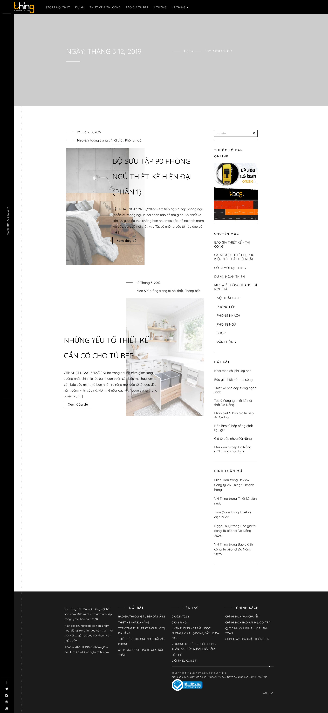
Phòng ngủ (133, 140)
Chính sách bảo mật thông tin (247, 639)
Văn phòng (226, 342)
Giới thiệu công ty (185, 660)
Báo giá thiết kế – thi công (232, 244)
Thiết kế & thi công (105, 7)
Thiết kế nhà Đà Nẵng (133, 622)
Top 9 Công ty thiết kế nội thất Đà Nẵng (233, 403)
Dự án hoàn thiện (229, 276)
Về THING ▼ (180, 7)
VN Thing (221, 498)
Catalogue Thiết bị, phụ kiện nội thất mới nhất (234, 257)
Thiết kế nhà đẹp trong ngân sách (235, 390)
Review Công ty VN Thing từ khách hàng (234, 485)
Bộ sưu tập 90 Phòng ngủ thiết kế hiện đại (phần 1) (152, 176)
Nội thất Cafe (228, 298)
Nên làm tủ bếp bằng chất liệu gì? (233, 428)
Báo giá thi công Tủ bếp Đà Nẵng (141, 616)
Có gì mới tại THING (230, 268)
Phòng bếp (192, 291)
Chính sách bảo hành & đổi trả (247, 622)
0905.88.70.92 (180, 616)
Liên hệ (177, 654)
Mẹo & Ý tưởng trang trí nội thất (100, 140)
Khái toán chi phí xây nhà (232, 371)
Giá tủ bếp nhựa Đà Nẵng (233, 438)
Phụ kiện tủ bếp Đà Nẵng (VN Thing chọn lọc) (232, 449)
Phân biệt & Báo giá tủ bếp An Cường (234, 415)
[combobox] (236, 133)
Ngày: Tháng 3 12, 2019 (7, 221)
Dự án (79, 7)
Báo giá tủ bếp (137, 7)
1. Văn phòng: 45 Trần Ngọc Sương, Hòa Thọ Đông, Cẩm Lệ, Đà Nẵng (195, 633)
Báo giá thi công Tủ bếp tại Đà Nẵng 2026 (235, 531)
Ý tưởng (160, 7)
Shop (221, 333)
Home (188, 51)
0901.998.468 (180, 622)
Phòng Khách (228, 315)
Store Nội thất (58, 7)
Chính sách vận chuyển (242, 616)
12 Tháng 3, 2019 (89, 132)
